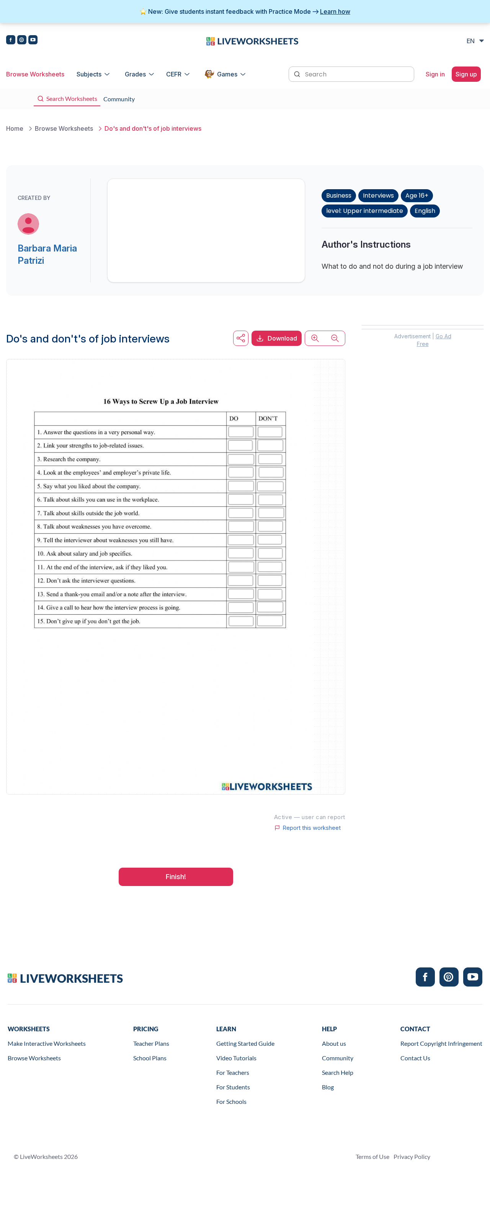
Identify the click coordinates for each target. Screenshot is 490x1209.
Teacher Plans (151, 1043)
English (425, 210)
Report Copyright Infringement (441, 1043)
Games (227, 74)
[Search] (298, 73)
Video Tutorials (236, 1057)
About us (334, 1043)
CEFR (173, 74)
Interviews (378, 195)
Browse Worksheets (35, 74)
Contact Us (415, 1057)
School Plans (150, 1057)
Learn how (335, 11)
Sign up (466, 74)
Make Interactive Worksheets (47, 1043)
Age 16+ (416, 195)
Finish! (176, 877)
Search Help (337, 1072)
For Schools (231, 1101)
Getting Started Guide (245, 1043)
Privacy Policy (412, 1156)
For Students (233, 1087)
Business (338, 195)
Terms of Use (372, 1156)
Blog (328, 1087)
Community (337, 1057)
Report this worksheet (312, 828)
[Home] (252, 40)
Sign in (435, 74)
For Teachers (232, 1072)
